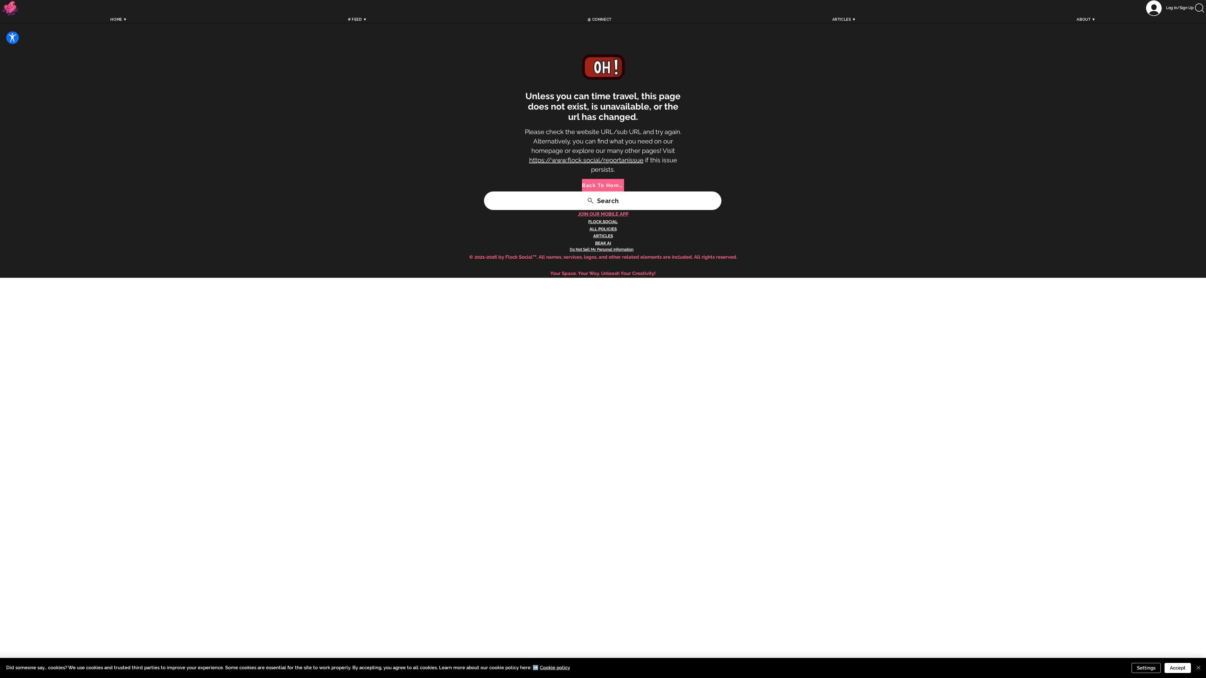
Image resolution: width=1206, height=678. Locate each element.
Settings (1146, 668)
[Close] (1198, 668)
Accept (1178, 668)
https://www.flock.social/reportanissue (586, 160)
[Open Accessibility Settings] (12, 37)
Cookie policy (555, 667)
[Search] (750, 14)
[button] (1199, 8)
